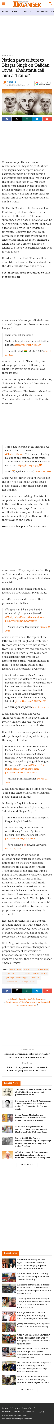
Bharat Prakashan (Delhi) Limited (15, 1416)
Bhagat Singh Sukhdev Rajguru (16, 978)
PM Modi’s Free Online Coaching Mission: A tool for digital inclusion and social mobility (33, 1276)
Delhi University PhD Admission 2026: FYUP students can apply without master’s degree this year (33, 1379)
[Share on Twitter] (17, 119)
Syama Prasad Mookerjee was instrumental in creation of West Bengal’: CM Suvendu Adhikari (30, 1118)
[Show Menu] (3, 4)
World (27, 11)
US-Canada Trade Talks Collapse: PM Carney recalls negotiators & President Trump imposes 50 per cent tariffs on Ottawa (34, 1367)
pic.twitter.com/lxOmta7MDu (21, 773)
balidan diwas (24, 974)
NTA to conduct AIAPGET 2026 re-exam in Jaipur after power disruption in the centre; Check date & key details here (34, 1353)
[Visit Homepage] (27, 4)
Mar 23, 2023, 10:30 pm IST (17, 85)
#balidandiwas (35, 617)
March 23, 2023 (43, 471)
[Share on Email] (47, 119)
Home (5, 11)
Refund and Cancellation (11, 1411)
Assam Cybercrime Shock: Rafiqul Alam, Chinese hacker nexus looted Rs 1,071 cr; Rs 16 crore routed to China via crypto (33, 1303)
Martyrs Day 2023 (40, 974)
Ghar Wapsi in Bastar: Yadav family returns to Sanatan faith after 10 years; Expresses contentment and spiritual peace (33, 1339)
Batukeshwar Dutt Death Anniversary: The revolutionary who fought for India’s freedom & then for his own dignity (33, 1105)
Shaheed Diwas (9, 974)
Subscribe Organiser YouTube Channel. (27, 999)
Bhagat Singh (15, 969)
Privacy (5, 1408)
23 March (35, 978)
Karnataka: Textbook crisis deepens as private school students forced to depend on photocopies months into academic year (34, 1289)
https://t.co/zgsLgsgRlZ (29, 465)
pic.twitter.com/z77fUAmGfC (30, 701)
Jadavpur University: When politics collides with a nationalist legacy (33, 1325)
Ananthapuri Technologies (23, 1419)
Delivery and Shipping (35, 1411)
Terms (15, 1408)
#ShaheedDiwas (14, 769)
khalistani (28, 969)
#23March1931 (37, 765)
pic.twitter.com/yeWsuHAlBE (21, 839)
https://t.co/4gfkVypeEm (27, 345)
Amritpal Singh (41, 969)
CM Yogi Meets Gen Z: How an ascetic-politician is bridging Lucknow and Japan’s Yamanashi (32, 1315)
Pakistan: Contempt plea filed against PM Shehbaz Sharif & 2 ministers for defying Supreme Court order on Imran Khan (31, 1264)
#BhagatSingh (31, 769)
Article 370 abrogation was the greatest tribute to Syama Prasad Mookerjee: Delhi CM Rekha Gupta (31, 1129)
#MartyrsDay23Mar (16, 617)
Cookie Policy (27, 1408)
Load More (27, 1165)
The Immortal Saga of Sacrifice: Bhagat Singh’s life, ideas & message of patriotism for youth (33, 1092)
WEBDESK (11, 82)
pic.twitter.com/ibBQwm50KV (21, 621)
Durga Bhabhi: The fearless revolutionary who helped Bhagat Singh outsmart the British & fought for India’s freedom (33, 1142)
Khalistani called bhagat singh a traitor (19, 982)
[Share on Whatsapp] (27, 119)
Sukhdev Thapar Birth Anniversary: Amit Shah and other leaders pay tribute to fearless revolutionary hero (32, 1155)
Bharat (16, 11)
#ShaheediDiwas (14, 454)
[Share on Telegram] (37, 119)
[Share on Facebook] (6, 119)
